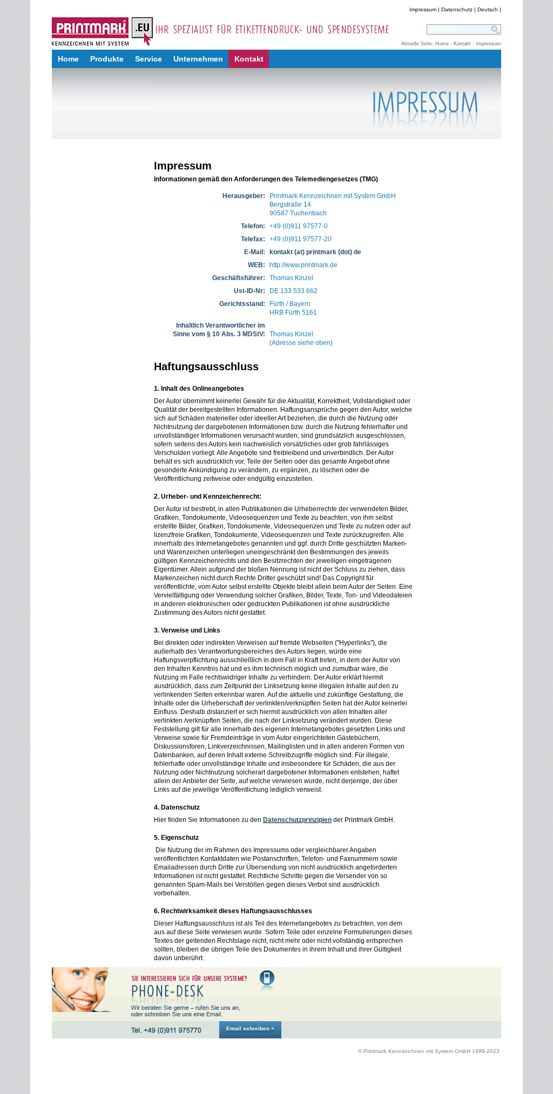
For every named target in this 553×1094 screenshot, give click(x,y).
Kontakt (462, 43)
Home (442, 43)
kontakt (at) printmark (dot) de (315, 252)
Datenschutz (457, 9)
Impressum (422, 9)
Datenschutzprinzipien (297, 820)
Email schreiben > (250, 1028)
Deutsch (487, 9)
